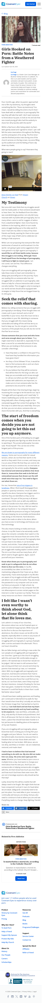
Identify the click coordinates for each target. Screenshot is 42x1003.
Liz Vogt (13, 72)
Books (25, 924)
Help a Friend (7, 931)
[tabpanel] (21, 861)
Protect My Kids (8, 939)
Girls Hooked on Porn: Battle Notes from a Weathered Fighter (20, 826)
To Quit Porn (6, 928)
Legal (35, 991)
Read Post (21, 878)
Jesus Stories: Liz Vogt (10, 195)
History (4, 951)
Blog (6, 13)
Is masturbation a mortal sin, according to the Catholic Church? (21, 862)
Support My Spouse (9, 935)
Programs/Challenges (31, 927)
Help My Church (8, 942)
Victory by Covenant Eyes (9, 914)
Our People (6, 955)
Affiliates (26, 949)
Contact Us (27, 940)
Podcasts (26, 916)
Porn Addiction (7, 45)
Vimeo (12, 197)
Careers (5, 958)
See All (25, 913)
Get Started (31, 4)
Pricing (4, 919)
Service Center (28, 936)
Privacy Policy (26, 991)
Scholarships (6, 962)
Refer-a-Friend (28, 952)
